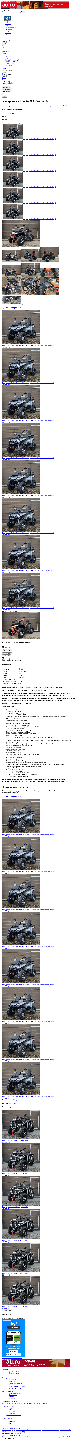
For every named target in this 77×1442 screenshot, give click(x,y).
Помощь (4, 1378)
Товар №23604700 (62, 106)
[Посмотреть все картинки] (22, 304)
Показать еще (7, 1310)
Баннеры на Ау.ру (15, 1393)
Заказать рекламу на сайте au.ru (12, 1358)
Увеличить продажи (15, 1383)
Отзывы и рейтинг (15, 1388)
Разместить (5, 51)
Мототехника (35, 106)
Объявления (13, 1395)
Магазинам (13, 1396)
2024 (20, 679)
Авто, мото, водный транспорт (20, 106)
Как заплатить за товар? (17, 1386)
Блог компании (14, 1373)
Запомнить (7, 74)
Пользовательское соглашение (11, 1428)
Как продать (13, 1381)
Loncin (21, 673)
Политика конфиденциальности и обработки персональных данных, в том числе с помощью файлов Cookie (36, 1430)
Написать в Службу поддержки (12, 1433)
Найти (4, 41)
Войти (4, 78)
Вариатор (22, 677)
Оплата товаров (7, 1418)
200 (20, 675)
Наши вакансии (14, 1371)
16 (20, 683)
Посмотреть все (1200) (9, 611)
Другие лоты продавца (11, 308)
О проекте (5, 1369)
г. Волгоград (6, 106)
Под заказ (22, 671)
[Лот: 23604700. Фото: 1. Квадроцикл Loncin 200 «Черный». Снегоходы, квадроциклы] (21, 246)
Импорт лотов (13, 1385)
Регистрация (6, 81)
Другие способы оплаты (13, 1415)
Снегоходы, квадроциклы (48, 106)
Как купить (13, 1379)
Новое (21, 669)
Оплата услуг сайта (8, 1406)
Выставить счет (14, 1398)
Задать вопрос (7, 650)
